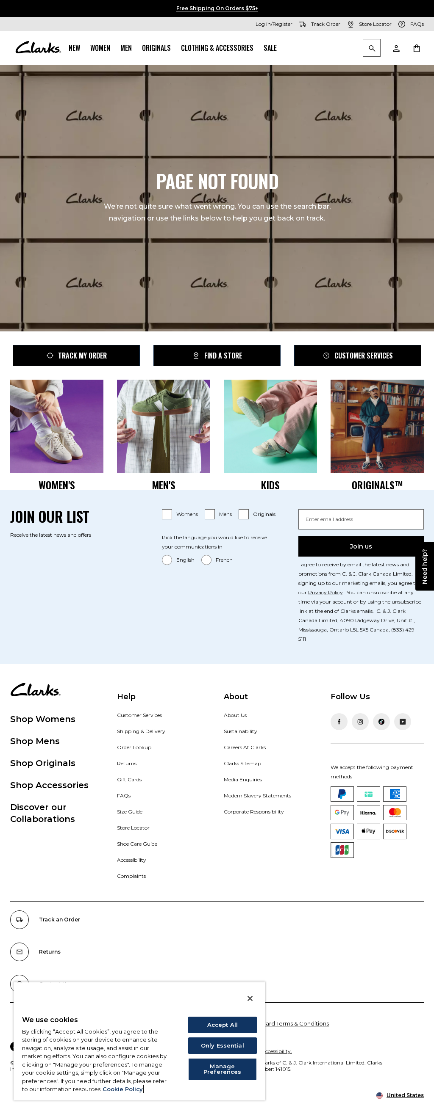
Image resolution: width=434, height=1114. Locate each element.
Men (126, 48)
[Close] (250, 998)
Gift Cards (129, 779)
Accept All (222, 1024)
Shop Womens (42, 719)
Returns (126, 763)
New (74, 48)
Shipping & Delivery (141, 731)
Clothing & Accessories (217, 48)
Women (100, 48)
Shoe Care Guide (137, 844)
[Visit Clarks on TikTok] (381, 721)
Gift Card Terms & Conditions (290, 1023)
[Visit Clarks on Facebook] (339, 721)
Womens (187, 514)
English (185, 560)
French (224, 560)
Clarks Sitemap (242, 763)
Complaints (131, 876)
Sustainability (240, 731)
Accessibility (131, 860)
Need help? (424, 566)
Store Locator (133, 827)
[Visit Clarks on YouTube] (402, 721)
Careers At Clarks (245, 747)
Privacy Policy (325, 592)
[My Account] (396, 48)
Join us (361, 546)
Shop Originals (42, 763)
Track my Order (82, 355)
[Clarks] (38, 48)
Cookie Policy (123, 1089)
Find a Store (223, 355)
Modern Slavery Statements (257, 795)
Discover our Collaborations (42, 813)
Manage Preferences (222, 1069)
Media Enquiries (243, 779)
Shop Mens (35, 741)
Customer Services (363, 355)
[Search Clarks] (371, 48)
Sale (270, 48)
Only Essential (222, 1045)
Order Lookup (134, 747)
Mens (225, 514)
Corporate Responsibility (254, 811)
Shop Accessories (49, 785)
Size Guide (129, 811)
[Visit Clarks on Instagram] (360, 721)
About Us (235, 715)
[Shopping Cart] (416, 48)
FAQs (124, 795)
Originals (156, 48)
